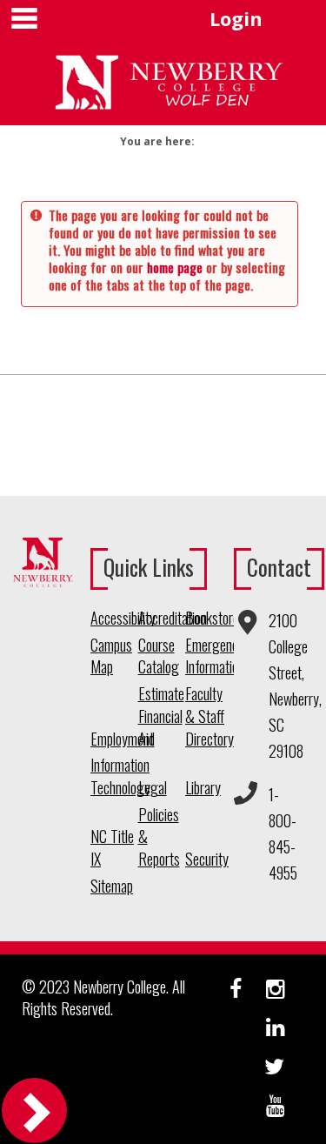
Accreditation (162, 618)
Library (203, 788)
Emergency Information (209, 656)
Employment (114, 739)
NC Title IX (112, 848)
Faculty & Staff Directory (209, 716)
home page (175, 267)
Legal (152, 788)
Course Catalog (158, 656)
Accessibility (114, 618)
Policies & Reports (159, 837)
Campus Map (111, 656)
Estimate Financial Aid (161, 716)
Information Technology (114, 776)
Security (207, 859)
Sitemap (111, 886)
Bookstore (209, 618)
